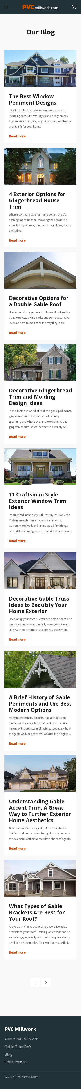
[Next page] (46, 982)
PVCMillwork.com (27, 1077)
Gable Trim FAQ (17, 1046)
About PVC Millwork (21, 1039)
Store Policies (15, 1061)
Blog (8, 1054)
